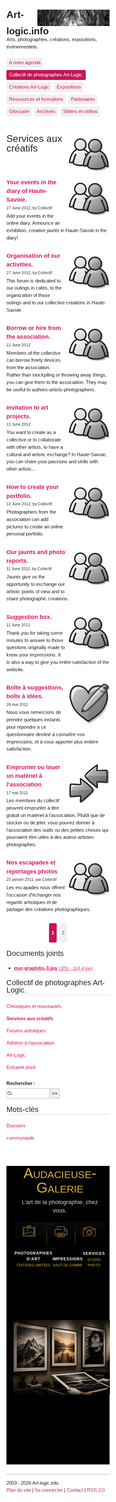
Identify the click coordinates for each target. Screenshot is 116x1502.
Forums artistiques (26, 1030)
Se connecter (49, 1490)
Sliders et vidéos (80, 111)
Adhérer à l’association (30, 1043)
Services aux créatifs (29, 1018)
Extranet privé (21, 1067)
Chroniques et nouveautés (34, 1006)
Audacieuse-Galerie (60, 1180)
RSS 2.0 (96, 1490)
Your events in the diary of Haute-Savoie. (31, 191)
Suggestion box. (29, 616)
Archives (46, 111)
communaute (20, 1138)
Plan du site (18, 1490)
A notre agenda (25, 62)
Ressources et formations (36, 99)
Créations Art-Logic (29, 87)
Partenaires (83, 99)
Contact (75, 1490)
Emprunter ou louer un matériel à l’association (33, 776)
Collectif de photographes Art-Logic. (46, 74)
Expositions (69, 87)
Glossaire (19, 111)
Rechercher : (20, 1083)
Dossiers (15, 1125)
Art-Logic (15, 1055)
